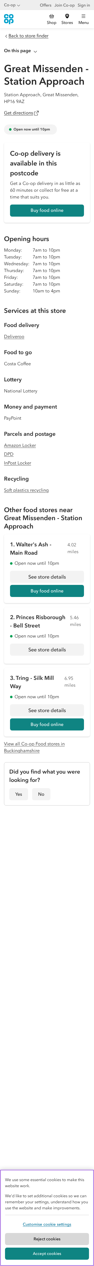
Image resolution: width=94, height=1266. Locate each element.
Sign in (84, 5)
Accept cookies (47, 1253)
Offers (45, 5)
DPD (9, 454)
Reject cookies (47, 1238)
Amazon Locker (20, 445)
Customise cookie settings (47, 1224)
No (41, 794)
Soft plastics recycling (26, 490)
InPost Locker (17, 463)
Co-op (10, 4)
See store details (56, 578)
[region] (47, 1218)
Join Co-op (64, 5)
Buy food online (47, 210)
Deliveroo (14, 336)
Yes (18, 794)
